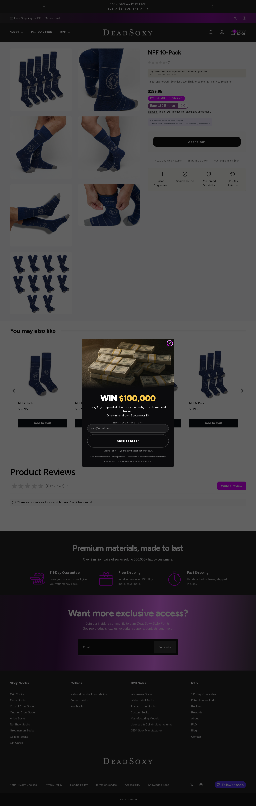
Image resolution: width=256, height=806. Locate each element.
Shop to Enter (128, 440)
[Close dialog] (169, 343)
